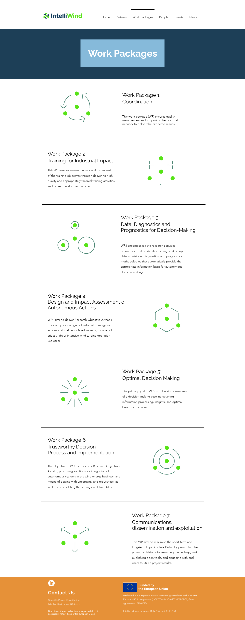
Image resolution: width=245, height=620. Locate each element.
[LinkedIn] (51, 583)
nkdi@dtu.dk (73, 604)
